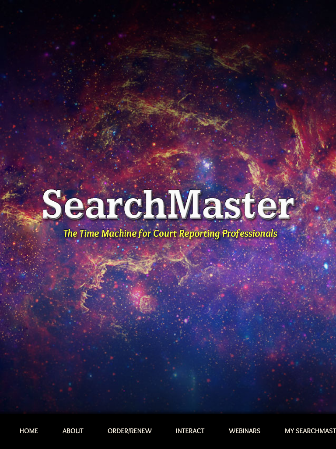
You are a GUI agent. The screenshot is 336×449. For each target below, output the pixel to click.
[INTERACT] (190, 431)
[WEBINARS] (245, 431)
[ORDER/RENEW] (130, 431)
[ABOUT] (73, 431)
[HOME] (29, 431)
